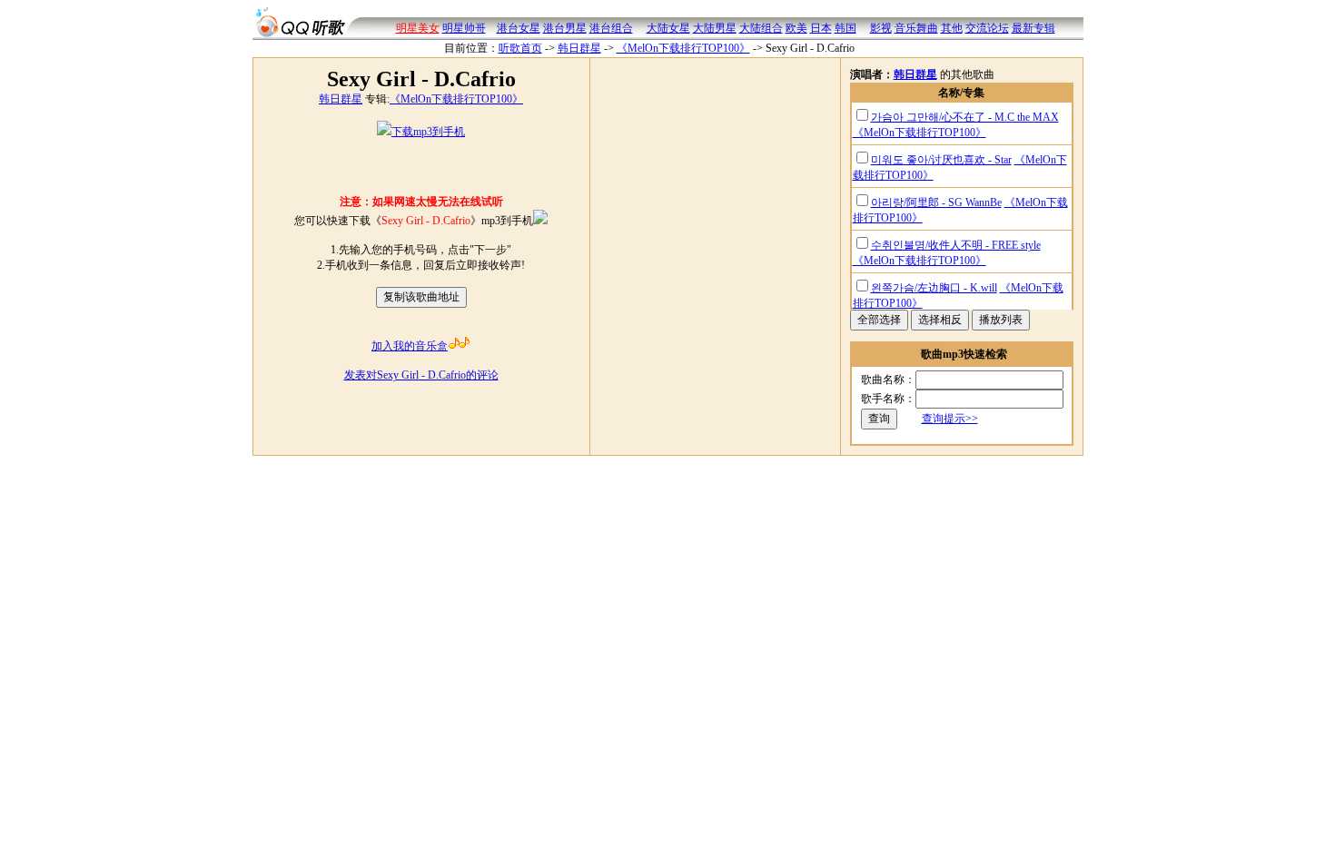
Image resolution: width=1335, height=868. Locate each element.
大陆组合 (761, 28)
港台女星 (518, 28)
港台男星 (565, 28)
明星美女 (418, 28)
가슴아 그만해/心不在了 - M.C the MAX (965, 117)
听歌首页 (520, 48)
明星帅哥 (464, 28)
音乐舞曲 (916, 28)
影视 (881, 28)
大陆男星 (715, 28)
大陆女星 (668, 28)
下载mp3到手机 (428, 131)
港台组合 (611, 28)
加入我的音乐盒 (409, 346)
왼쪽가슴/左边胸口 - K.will (934, 287)
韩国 (845, 28)
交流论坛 (987, 28)
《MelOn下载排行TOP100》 (683, 48)
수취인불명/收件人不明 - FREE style (956, 245)
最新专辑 (1033, 28)
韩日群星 (579, 48)
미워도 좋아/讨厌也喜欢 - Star (941, 159)
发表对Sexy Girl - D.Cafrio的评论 (421, 375)
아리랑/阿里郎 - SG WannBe (936, 202)
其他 (952, 28)
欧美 (796, 28)
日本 (821, 28)
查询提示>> (950, 418)
